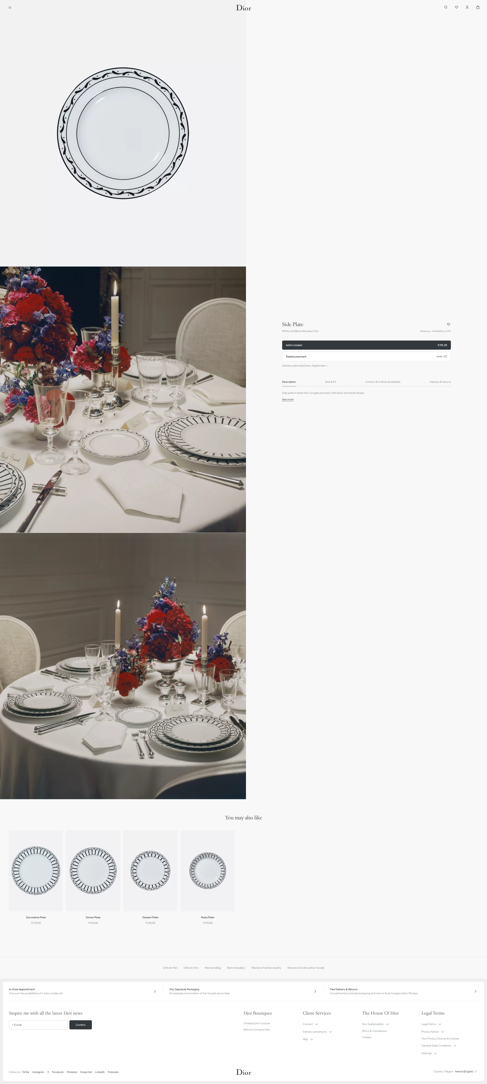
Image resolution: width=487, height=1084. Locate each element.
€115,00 (366, 345)
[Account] (467, 7)
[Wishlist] (456, 7)
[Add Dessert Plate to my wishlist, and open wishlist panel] (177, 838)
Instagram (38, 1072)
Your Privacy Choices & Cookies (440, 1038)
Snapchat (86, 1072)
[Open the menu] (10, 7)
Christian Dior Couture (257, 1023)
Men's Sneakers (236, 967)
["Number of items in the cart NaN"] (478, 7)
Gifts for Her (170, 967)
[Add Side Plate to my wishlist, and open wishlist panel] (448, 324)
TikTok (25, 1072)
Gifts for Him (191, 967)
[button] (123, 133)
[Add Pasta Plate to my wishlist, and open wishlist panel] (234, 838)
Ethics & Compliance (374, 1030)
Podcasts (113, 1072)
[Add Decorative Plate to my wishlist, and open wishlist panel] (63, 838)
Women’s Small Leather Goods (305, 967)
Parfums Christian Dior (257, 1029)
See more (288, 399)
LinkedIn (100, 1072)
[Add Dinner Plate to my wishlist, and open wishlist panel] (120, 838)
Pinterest (72, 1072)
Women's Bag (213, 967)
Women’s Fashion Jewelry (266, 967)
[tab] (289, 381)
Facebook (58, 1072)
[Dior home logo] (243, 7)
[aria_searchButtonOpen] (446, 7)
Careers (367, 1037)
